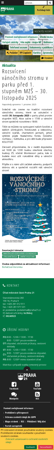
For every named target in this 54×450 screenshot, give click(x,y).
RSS (37, 398)
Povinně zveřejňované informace (21, 37)
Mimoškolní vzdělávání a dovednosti (20, 253)
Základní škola (10, 257)
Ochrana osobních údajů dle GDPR (20, 417)
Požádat (13, 52)
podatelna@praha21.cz (29, 310)
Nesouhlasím (46, 447)
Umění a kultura (27, 257)
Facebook (14, 388)
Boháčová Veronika (12, 267)
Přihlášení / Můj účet (36, 421)
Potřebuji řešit (43, 10)
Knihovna (48, 42)
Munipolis (13, 398)
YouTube (37, 388)
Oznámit (48, 58)
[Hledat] (50, 3)
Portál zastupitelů (13, 425)
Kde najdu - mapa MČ (30, 42)
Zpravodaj (48, 52)
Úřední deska (46, 37)
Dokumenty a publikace (41, 47)
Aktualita (9, 65)
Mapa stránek (11, 421)
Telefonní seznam (18, 47)
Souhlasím (30, 447)
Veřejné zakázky (10, 42)
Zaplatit (27, 52)
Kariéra (37, 52)
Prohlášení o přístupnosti (16, 412)
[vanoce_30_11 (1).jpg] (27, 209)
